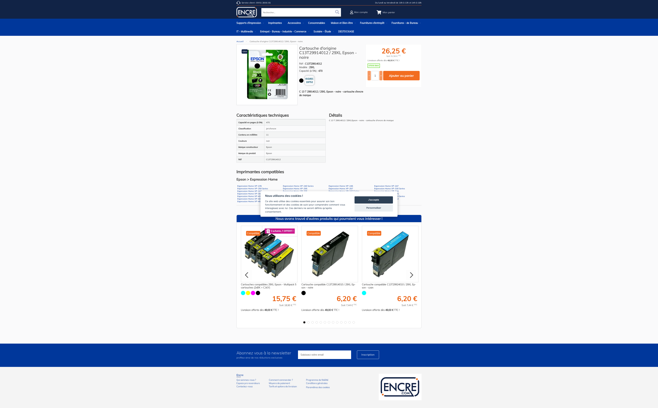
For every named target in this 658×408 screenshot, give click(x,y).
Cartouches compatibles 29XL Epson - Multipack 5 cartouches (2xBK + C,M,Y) (268, 286)
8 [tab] (333, 322)
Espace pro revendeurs (248, 383)
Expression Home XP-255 (295, 188)
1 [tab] (304, 322)
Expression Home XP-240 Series (298, 186)
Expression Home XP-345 (249, 193)
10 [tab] (341, 322)
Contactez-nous (244, 386)
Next (411, 275)
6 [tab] (325, 322)
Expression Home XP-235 (249, 186)
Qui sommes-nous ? (246, 380)
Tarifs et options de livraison (283, 386)
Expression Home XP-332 (249, 191)
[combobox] (301, 12)
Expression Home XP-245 (341, 186)
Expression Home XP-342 (386, 191)
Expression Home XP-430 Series (252, 196)
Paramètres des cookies (318, 387)
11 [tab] (345, 322)
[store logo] (246, 13)
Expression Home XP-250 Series (252, 188)
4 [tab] (316, 322)
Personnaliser (373, 208)
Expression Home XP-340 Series (344, 191)
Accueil (239, 41)
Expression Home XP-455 (249, 201)
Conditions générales (316, 383)
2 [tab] (308, 322)
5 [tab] (321, 322)
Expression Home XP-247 (386, 186)
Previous (247, 275)
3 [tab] (312, 322)
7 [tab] (329, 322)
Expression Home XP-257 (341, 188)
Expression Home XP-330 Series (389, 188)
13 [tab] (353, 322)
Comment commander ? (281, 380)
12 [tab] (349, 322)
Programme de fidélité (317, 380)
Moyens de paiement (279, 383)
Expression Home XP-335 (295, 191)
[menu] (329, 27)
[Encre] (400, 387)
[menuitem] (249, 23)
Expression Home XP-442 (249, 198)
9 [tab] (337, 322)
